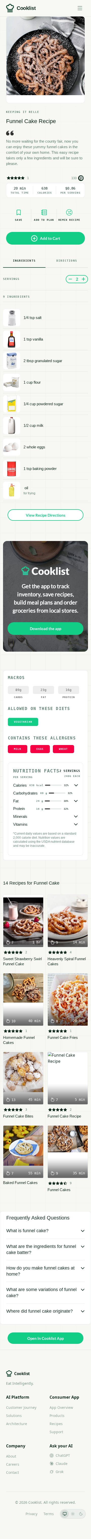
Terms (48, 1513)
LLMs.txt (12, 1513)
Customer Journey (21, 1407)
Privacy (31, 1513)
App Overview (61, 1407)
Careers (12, 1464)
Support (56, 1431)
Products (57, 1415)
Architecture (16, 1423)
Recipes (56, 1423)
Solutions (14, 1415)
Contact (12, 1472)
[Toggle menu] (80, 8)
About (11, 1456)
